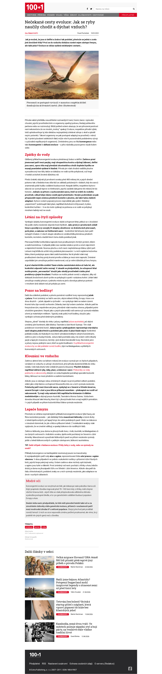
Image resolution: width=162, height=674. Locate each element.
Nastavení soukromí (57, 663)
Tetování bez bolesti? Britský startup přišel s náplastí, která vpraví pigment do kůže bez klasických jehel (73, 606)
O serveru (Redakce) (104, 663)
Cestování (98, 15)
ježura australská (76, 321)
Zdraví (73, 15)
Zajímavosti (84, 15)
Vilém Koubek (76, 592)
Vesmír (51, 15)
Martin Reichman (77, 567)
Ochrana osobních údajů (81, 663)
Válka (59, 15)
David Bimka (75, 636)
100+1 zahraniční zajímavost (34, 533)
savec (37, 527)
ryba (44, 527)
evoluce (29, 527)
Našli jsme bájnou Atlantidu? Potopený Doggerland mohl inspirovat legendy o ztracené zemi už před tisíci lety (76, 584)
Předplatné (128, 15)
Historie (31, 15)
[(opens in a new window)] (87, 8)
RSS (44, 663)
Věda (66, 15)
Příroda (41, 15)
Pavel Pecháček (83, 33)
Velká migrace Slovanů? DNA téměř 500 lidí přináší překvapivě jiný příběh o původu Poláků (77, 560)
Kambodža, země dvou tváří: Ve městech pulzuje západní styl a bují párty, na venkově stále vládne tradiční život (76, 628)
